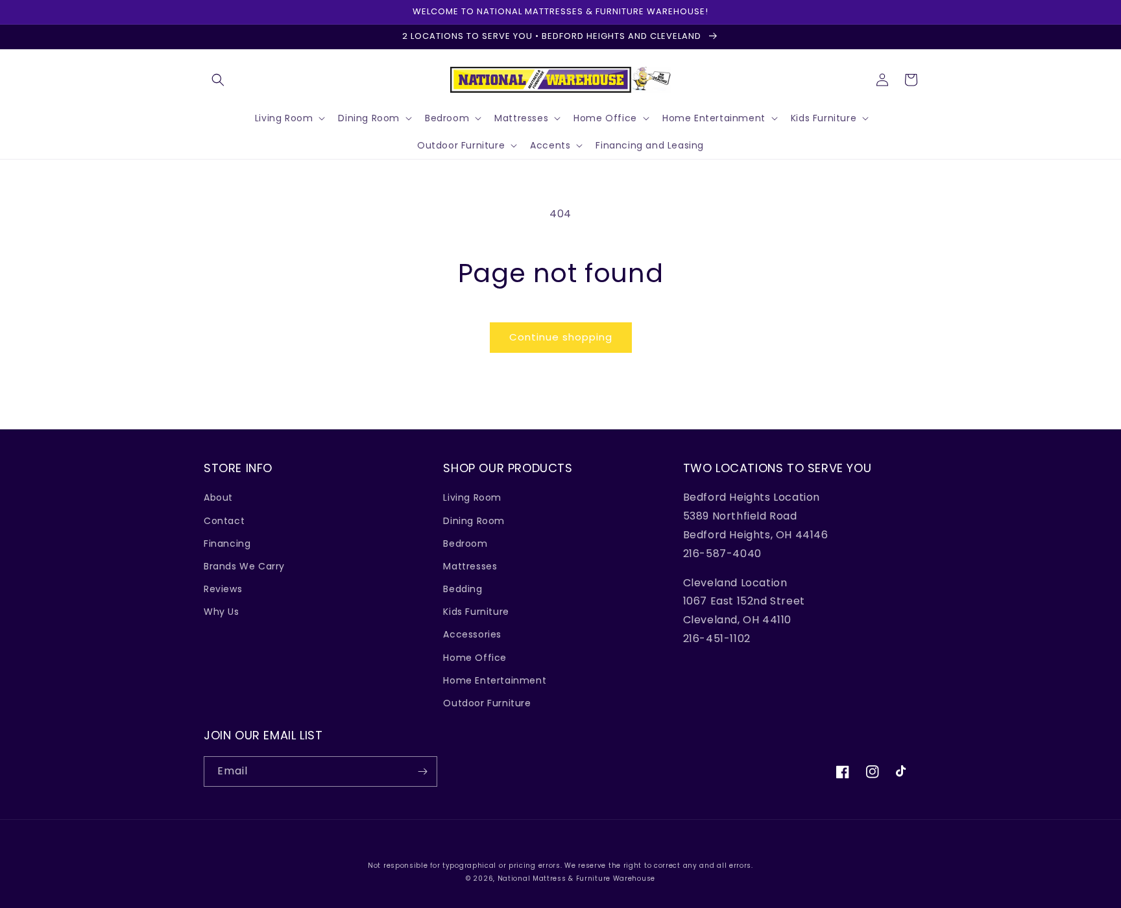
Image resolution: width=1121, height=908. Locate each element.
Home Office (475, 657)
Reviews (223, 588)
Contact (224, 520)
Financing (227, 543)
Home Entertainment (494, 680)
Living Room (472, 497)
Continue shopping (560, 337)
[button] (218, 80)
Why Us (221, 611)
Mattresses (470, 566)
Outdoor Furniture (487, 703)
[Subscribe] (422, 771)
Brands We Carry (244, 566)
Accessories (472, 634)
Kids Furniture (476, 611)
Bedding (462, 588)
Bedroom (465, 543)
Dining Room (474, 520)
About (218, 497)
